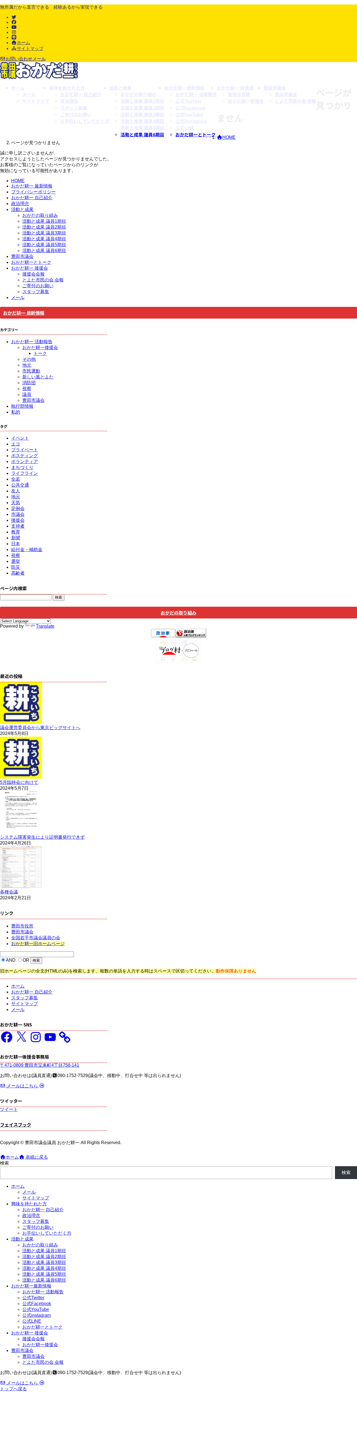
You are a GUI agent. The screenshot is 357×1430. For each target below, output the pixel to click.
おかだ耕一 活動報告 (31, 341)
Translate (45, 626)
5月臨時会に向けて (19, 782)
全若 (15, 479)
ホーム (23, 42)
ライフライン (24, 473)
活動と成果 (22, 209)
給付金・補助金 (26, 549)
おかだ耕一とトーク (195, 134)
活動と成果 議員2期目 (44, 227)
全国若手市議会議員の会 (35, 937)
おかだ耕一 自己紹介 (31, 197)
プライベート (24, 449)
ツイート (9, 1109)
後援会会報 (33, 274)
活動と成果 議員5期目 (44, 244)
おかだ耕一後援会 (40, 347)
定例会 (18, 508)
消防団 (29, 382)
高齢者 (18, 573)
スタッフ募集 (35, 291)
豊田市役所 (22, 926)
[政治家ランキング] (190, 636)
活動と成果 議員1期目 (44, 221)
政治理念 (20, 203)
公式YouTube (35, 1309)
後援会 (18, 520)
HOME (18, 180)
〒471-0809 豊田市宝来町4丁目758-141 (39, 1065)
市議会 (18, 514)
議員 (26, 394)
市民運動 (31, 371)
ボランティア (24, 461)
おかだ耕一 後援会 (29, 268)
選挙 (15, 561)
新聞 (15, 537)
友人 (15, 490)
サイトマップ (30, 48)
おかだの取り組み (40, 215)
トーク (40, 353)
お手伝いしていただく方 (46, 1233)
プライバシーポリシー (33, 191)
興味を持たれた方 (29, 1203)
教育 (15, 532)
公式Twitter (33, 1297)
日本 (15, 543)
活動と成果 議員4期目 (44, 238)
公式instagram (36, 1315)
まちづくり (22, 467)
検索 (4, 1163)
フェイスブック (15, 1124)
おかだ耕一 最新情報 (31, 186)
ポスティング (24, 455)
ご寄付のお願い (38, 285)
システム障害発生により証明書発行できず (42, 837)
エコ (15, 444)
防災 (15, 567)
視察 (26, 388)
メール (18, 297)
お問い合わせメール (26, 58)
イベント (20, 438)
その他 (29, 359)
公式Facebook (36, 1303)
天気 (15, 502)
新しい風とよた (38, 376)
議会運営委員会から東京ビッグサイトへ (40, 727)
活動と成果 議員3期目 (44, 233)
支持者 (18, 526)
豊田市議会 (22, 256)
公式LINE (31, 1321)
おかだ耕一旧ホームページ (38, 943)
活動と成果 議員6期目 (142, 134)
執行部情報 (22, 406)
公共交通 (20, 485)
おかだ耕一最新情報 (31, 1286)
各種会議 (9, 892)
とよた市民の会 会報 (43, 280)
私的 (15, 412)
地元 (26, 365)
